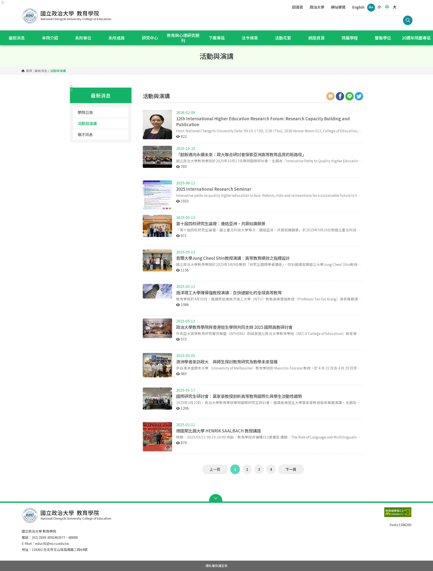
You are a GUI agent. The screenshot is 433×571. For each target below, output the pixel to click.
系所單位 (83, 38)
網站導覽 (338, 7)
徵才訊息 (85, 134)
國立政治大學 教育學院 (26, 9)
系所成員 (116, 38)
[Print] (330, 96)
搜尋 (407, 20)
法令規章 (250, 38)
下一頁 (291, 469)
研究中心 (150, 38)
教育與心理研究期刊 (183, 37)
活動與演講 (87, 123)
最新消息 (17, 38)
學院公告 (85, 112)
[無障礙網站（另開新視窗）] (388, 514)
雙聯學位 (383, 38)
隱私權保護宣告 (216, 565)
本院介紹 (50, 38)
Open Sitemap (216, 498)
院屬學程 (350, 38)
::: (2, 2)
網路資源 (316, 38)
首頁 (29, 70)
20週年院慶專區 (416, 38)
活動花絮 (283, 38)
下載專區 (217, 38)
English (358, 7)
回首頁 (297, 7)
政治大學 (317, 7)
